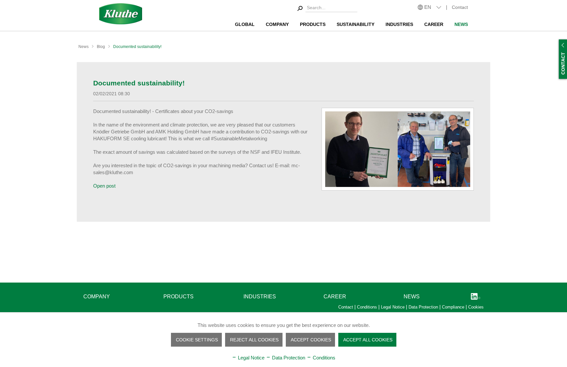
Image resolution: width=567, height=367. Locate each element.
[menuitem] (326, 8)
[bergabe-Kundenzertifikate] (398, 149)
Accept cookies (311, 339)
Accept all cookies (367, 339)
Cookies (476, 307)
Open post (104, 186)
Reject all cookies (254, 339)
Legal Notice (393, 307)
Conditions (367, 307)
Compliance (454, 307)
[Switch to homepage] (120, 13)
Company (96, 296)
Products (178, 296)
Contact (460, 7)
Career (335, 296)
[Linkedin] (476, 297)
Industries (259, 296)
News (412, 296)
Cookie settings (197, 339)
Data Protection (424, 307)
